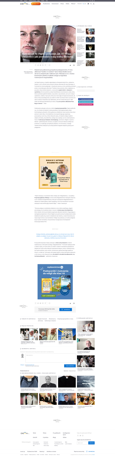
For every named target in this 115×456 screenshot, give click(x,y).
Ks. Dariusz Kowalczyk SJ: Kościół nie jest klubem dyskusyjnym (84, 352)
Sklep (47, 0)
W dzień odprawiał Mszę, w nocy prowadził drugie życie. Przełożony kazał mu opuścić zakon (81, 39)
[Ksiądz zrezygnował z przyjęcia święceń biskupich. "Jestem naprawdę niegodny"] (67, 382)
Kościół (24, 59)
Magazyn (25, 0)
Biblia (21, 0)
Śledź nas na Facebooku (86, 99)
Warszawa (80, 3)
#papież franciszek (42, 319)
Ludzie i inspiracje (68, 443)
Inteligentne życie (66, 433)
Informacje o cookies (52, 454)
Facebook (90, 0)
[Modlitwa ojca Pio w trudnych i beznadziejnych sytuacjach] (90, 55)
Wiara (62, 3)
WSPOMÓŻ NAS (92, 451)
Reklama (46, 454)
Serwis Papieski (23, 343)
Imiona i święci (46, 445)
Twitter (92, 0)
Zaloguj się (22, 364)
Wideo (67, 3)
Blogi (38, 0)
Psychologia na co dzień (58, 443)
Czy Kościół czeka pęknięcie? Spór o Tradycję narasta (85, 407)
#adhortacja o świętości (50, 320)
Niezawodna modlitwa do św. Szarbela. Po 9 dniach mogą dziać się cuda (81, 47)
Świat (34, 433)
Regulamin (26, 454)
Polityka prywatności (32, 454)
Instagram (94, 0)
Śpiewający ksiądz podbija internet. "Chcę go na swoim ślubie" (28, 407)
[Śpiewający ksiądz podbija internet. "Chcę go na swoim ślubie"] (29, 399)
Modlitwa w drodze (32, 0)
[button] (88, 4)
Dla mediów (42, 454)
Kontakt (38, 454)
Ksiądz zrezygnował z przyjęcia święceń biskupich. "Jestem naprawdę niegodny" (66, 390)
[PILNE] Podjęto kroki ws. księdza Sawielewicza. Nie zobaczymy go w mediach (66, 407)
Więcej (73, 3)
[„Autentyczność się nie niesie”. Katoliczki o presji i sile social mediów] (90, 63)
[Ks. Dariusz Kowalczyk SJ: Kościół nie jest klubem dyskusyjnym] (86, 344)
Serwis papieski (36, 442)
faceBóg (42, 0)
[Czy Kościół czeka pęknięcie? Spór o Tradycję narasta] (86, 399)
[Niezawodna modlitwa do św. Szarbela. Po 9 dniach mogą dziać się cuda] (90, 47)
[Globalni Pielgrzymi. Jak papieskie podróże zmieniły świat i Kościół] (29, 334)
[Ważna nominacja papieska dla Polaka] (48, 334)
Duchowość (80, 353)
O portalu (21, 454)
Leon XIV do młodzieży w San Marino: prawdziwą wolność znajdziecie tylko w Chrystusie (66, 343)
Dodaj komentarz (70, 365)
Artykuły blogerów (36, 443)
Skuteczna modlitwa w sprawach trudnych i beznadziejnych (81, 30)
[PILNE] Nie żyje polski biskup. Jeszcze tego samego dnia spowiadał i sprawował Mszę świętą (48, 390)
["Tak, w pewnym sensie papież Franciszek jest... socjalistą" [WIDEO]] (86, 327)
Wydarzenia (46, 3)
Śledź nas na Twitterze (86, 101)
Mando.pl (42, 451)
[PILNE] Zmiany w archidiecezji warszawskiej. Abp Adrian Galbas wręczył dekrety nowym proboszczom (48, 407)
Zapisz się (91, 442)
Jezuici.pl (22, 451)
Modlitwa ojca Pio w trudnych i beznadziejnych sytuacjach (80, 54)
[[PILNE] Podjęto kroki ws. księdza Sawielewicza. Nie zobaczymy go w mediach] (67, 399)
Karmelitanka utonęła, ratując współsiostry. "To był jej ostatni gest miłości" (85, 390)
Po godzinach (56, 433)
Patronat (58, 454)
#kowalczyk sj (52, 319)
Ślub (34, 445)
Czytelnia (45, 437)
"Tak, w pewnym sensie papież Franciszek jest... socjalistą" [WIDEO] (85, 335)
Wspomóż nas (67, 309)
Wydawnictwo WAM (32, 451)
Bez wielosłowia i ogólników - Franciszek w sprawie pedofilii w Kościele (86, 370)
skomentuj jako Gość (30, 364)
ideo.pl (93, 454)
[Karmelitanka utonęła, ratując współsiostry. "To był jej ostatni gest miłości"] (86, 382)
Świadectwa (46, 443)
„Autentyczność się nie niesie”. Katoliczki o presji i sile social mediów (81, 63)
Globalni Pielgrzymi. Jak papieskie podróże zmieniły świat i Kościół (28, 343)
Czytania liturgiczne (58, 442)
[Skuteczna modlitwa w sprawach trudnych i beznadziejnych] (90, 31)
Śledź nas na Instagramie (86, 104)
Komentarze (55, 3)
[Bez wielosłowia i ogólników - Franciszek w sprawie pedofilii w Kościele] (86, 361)
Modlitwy (56, 445)
